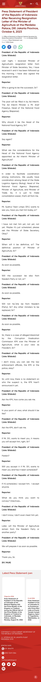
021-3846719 (8, 648)
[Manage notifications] (35, 677)
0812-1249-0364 (10, 653)
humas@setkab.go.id (9, 659)
